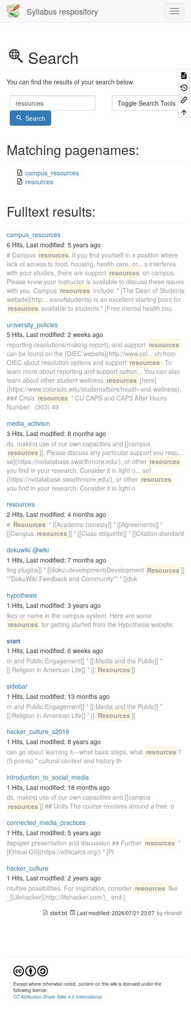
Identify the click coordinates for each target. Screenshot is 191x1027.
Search (35, 118)
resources (39, 181)
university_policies (32, 324)
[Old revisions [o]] (184, 86)
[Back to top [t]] (184, 111)
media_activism (28, 423)
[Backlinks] (184, 99)
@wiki (40, 549)
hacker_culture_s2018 (38, 731)
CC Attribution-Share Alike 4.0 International (57, 996)
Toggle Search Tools (146, 103)
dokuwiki (19, 549)
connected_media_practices (46, 822)
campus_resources (52, 172)
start (13, 640)
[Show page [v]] (184, 74)
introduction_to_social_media (48, 777)
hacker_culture (27, 868)
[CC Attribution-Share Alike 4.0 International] (30, 970)
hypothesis (22, 595)
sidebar (17, 686)
